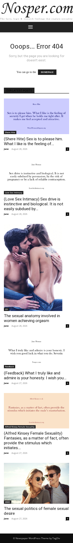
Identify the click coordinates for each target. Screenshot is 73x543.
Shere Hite (10, 132)
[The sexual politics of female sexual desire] (36, 483)
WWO (7, 502)
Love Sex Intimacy (13, 192)
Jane (6, 148)
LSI (6, 309)
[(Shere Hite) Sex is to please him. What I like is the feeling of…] (36, 116)
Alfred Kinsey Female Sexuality (19, 426)
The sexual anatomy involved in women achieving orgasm (32, 318)
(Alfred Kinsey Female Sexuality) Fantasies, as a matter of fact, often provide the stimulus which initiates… (36, 440)
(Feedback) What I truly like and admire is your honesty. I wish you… (35, 375)
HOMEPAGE (47, 72)
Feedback (9, 366)
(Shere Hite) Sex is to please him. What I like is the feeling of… (33, 141)
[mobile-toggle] (30, 27)
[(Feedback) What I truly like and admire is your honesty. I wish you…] (36, 352)
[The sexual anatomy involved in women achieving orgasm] (36, 267)
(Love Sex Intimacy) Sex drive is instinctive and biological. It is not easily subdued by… (33, 204)
